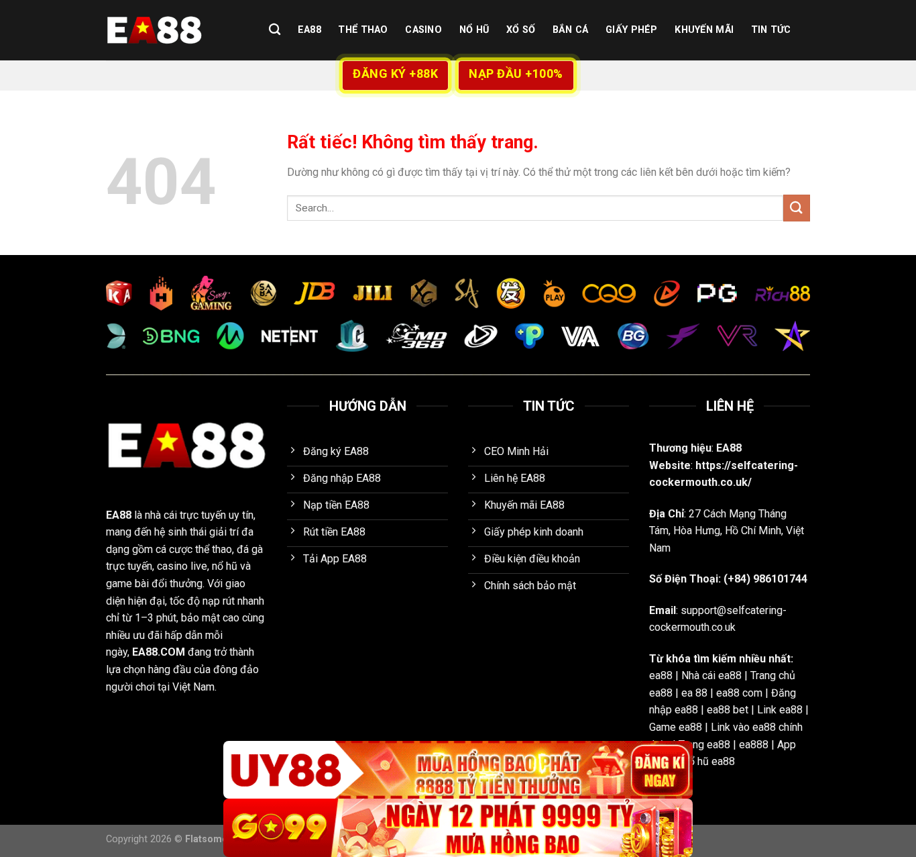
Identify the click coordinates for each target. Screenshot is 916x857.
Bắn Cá (571, 30)
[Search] (274, 29)
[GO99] (458, 828)
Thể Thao (363, 30)
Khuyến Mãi (704, 30)
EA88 (309, 30)
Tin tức (771, 30)
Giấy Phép (632, 30)
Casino (423, 30)
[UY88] (458, 770)
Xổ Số (520, 30)
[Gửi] (796, 208)
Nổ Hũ (474, 30)
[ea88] (173, 30)
